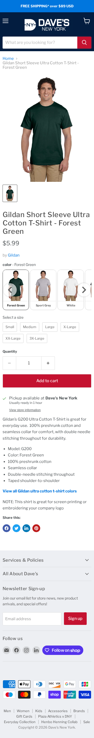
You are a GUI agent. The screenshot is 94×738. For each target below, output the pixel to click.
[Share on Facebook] (6, 528)
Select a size (13, 317)
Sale (86, 722)
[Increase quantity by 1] (48, 363)
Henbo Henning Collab (59, 722)
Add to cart (47, 380)
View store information (25, 410)
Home (8, 58)
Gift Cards (24, 716)
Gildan (14, 255)
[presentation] (10, 290)
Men (7, 711)
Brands (79, 711)
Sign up (75, 618)
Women (23, 711)
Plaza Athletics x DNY (55, 716)
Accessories (58, 711)
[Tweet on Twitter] (16, 528)
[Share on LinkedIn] (26, 528)
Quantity (10, 351)
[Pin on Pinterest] (36, 528)
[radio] (43, 290)
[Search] (84, 43)
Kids (38, 711)
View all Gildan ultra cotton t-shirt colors (40, 491)
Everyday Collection (20, 722)
